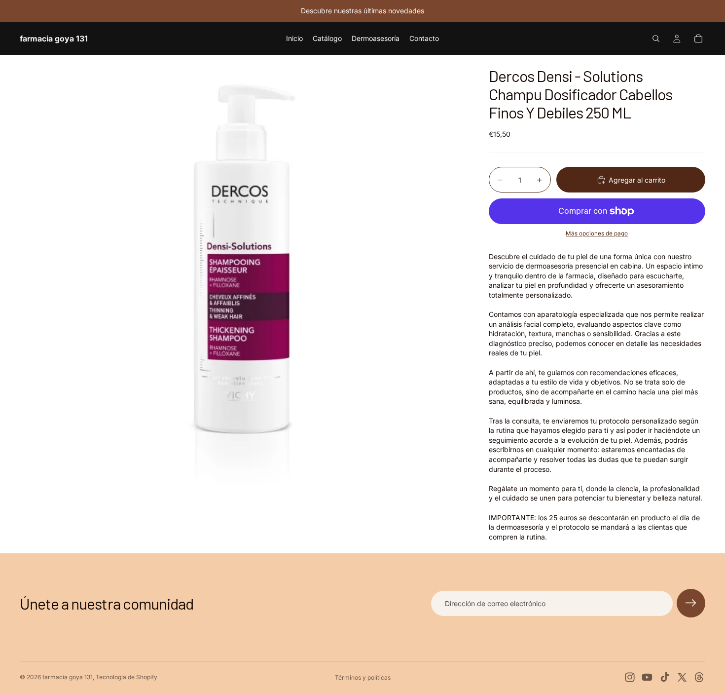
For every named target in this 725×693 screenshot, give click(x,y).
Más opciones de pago (597, 233)
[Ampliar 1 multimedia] (242, 277)
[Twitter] (682, 677)
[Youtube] (647, 677)
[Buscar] (656, 38)
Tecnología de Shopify (126, 677)
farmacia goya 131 (67, 677)
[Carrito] (698, 38)
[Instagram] (630, 677)
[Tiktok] (665, 677)
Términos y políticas (363, 677)
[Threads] (699, 677)
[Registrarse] (691, 603)
